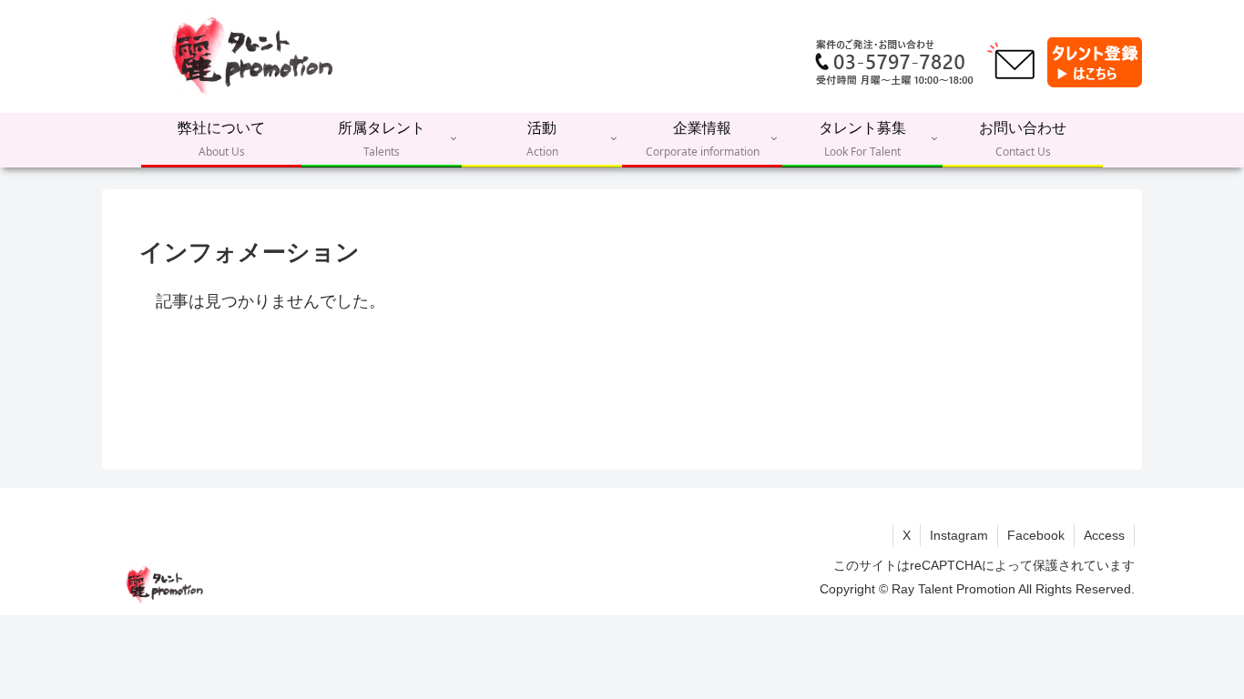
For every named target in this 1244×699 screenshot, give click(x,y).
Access (1104, 535)
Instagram (959, 535)
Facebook (1036, 535)
